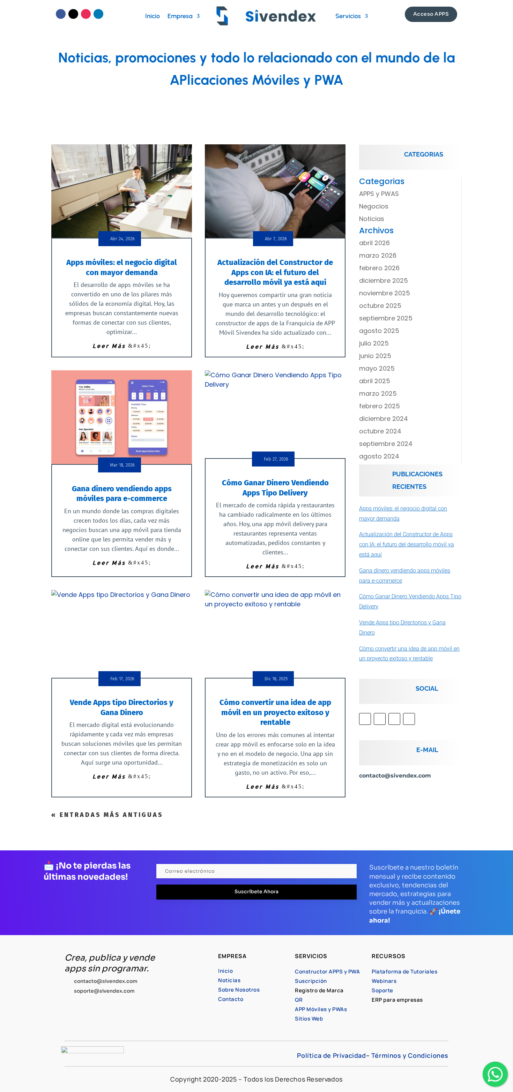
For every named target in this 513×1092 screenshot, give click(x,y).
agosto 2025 (379, 330)
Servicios (348, 16)
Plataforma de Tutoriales (404, 971)
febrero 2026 (379, 268)
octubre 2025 (380, 305)
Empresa (180, 16)
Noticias (371, 218)
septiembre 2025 (385, 318)
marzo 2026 (377, 255)
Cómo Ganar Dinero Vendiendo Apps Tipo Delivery (275, 488)
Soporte (382, 990)
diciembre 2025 (383, 280)
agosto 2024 (379, 456)
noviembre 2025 (384, 293)
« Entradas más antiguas (107, 815)
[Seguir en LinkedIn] (98, 14)
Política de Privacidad (331, 1055)
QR (299, 999)
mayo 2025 (377, 368)
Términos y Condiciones (409, 1055)
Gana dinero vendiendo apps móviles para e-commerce (122, 493)
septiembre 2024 (385, 443)
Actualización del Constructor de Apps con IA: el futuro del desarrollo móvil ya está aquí (275, 272)
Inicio (152, 16)
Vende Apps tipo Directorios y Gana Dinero (121, 707)
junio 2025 (375, 355)
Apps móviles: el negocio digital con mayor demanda (121, 267)
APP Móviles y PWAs (321, 1009)
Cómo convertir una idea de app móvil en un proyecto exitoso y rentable (275, 712)
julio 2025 (374, 343)
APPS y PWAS (379, 193)
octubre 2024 (380, 431)
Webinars (384, 981)
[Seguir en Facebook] (61, 14)
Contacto (230, 999)
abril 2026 (374, 242)
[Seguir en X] (73, 14)
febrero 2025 (379, 406)
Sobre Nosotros (239, 989)
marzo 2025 (378, 393)
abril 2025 (374, 381)
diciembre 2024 (383, 418)
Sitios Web (309, 1018)
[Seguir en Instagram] (86, 14)
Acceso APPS (431, 14)
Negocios (373, 206)
